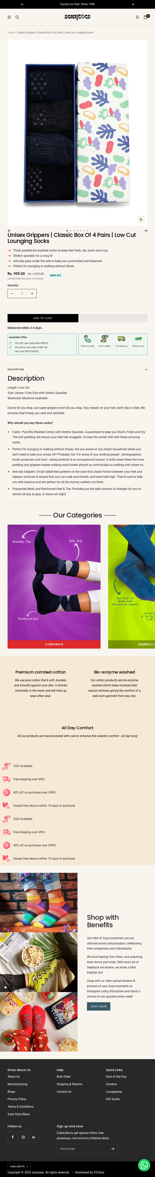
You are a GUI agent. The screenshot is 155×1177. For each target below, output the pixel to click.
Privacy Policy (17, 1099)
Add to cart (43, 318)
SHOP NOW (99, 1006)
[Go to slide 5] (80, 230)
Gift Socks (113, 1099)
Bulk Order (64, 1076)
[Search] (17, 17)
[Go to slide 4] (77, 230)
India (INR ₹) (17, 1166)
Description (16, 369)
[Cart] (145, 17)
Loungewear (114, 1091)
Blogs (11, 1091)
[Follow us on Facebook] (13, 1137)
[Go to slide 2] (70, 230)
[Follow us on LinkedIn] (33, 1137)
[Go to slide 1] (67, 230)
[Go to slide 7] (87, 230)
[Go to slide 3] (74, 230)
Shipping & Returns (69, 1084)
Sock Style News (19, 1114)
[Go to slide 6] (84, 230)
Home (11, 32)
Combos (111, 1084)
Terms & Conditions (21, 1106)
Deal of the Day (116, 1076)
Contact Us (64, 1091)
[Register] (112, 1149)
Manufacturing (17, 1084)
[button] (113, 318)
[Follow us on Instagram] (23, 1137)
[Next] (145, 230)
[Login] (137, 17)
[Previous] (9, 230)
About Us (14, 1076)
